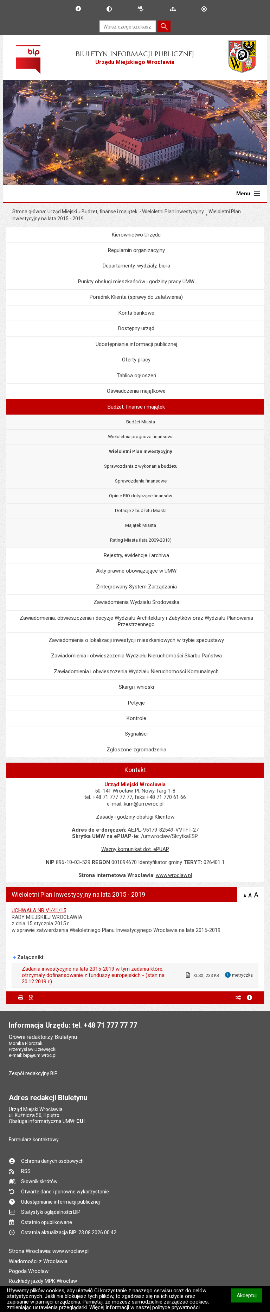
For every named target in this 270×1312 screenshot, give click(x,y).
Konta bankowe (136, 313)
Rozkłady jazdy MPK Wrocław (43, 1281)
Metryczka (249, 998)
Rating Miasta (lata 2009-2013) (141, 540)
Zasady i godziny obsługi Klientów (135, 817)
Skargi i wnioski (136, 687)
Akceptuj (249, 1295)
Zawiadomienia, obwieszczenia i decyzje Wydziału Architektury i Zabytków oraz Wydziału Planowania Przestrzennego (136, 621)
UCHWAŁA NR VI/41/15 (39, 910)
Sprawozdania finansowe (141, 481)
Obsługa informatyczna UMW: (47, 1121)
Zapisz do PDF (32, 998)
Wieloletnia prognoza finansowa (141, 436)
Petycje (136, 703)
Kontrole (136, 718)
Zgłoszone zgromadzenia (136, 749)
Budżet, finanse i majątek (109, 211)
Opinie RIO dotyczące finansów (140, 495)
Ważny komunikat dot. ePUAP (135, 849)
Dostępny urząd (136, 328)
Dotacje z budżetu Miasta (141, 510)
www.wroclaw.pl (174, 875)
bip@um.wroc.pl (40, 1055)
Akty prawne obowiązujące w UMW (136, 571)
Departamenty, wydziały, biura (136, 266)
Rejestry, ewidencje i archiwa (136, 555)
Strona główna (28, 211)
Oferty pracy (136, 360)
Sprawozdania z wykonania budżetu (141, 466)
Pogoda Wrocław (29, 1271)
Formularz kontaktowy (34, 1139)
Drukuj (21, 998)
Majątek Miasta (140, 525)
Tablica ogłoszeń (136, 375)
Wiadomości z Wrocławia (38, 1261)
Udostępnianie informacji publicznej (136, 344)
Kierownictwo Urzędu (136, 235)
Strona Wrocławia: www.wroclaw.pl (49, 1251)
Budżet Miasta (140, 421)
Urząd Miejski (62, 211)
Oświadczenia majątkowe (136, 391)
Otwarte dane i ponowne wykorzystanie (65, 1191)
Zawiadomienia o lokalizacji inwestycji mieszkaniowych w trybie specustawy (136, 640)
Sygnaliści (136, 734)
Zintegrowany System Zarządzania (136, 587)
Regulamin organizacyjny (136, 250)
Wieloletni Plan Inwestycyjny (173, 211)
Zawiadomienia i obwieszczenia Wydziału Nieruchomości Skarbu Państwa (136, 655)
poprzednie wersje (238, 998)
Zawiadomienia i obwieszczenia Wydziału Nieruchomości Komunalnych (136, 671)
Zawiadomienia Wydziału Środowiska (136, 602)
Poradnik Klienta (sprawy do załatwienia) (136, 297)
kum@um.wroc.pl (143, 804)
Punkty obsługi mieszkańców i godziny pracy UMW (136, 281)
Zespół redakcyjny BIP (33, 1073)
